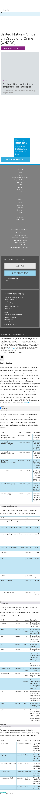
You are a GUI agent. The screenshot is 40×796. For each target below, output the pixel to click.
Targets (20, 202)
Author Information (20, 242)
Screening (20, 205)
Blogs (20, 184)
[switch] (0, 506)
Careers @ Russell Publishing (13, 314)
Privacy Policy (8, 319)
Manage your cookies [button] (10, 324)
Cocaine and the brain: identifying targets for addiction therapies (18, 85)
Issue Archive (20, 192)
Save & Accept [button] (3, 792)
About (6, 312)
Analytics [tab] (2, 601)
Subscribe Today (20, 273)
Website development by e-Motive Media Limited (12, 334)
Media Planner (20, 233)
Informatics (20, 217)
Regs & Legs (20, 219)
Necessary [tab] (2, 406)
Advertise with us (21, 260)
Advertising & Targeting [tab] (5, 505)
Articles (20, 172)
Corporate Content (20, 180)
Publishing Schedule (20, 235)
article (6, 80)
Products (20, 189)
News (20, 175)
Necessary (5, 408)
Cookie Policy (8, 322)
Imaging (20, 215)
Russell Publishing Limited (12, 330)
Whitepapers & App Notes (20, 177)
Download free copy (15, 159)
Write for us (8, 260)
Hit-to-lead (20, 210)
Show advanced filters (11, 48)
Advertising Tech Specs (20, 240)
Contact (20, 265)
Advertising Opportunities (20, 237)
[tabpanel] (20, 457)
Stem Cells (20, 207)
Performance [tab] (3, 724)
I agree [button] (20, 352)
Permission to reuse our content (19, 247)
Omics (20, 212)
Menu (2, 12)
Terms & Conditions (10, 317)
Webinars (20, 182)
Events (20, 187)
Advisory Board (20, 245)
